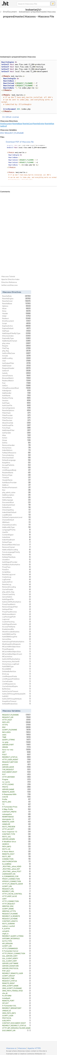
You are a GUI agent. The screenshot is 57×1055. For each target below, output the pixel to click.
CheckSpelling (16, 510)
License (15, 117)
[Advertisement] (28, 33)
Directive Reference (9, 282)
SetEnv (16, 385)
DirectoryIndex (16, 336)
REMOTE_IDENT (16, 983)
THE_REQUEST (16, 769)
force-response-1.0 (16, 831)
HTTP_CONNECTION (16, 901)
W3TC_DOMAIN (16, 923)
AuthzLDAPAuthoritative (16, 602)
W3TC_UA (16, 849)
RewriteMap (16, 554)
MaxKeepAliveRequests (16, 644)
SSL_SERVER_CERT (16, 956)
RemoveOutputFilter (16, 607)
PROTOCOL (16, 1018)
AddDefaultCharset (16, 341)
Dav (16, 490)
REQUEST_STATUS (16, 981)
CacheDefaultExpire (16, 686)
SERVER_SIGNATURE (16, 966)
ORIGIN (16, 747)
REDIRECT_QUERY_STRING (16, 936)
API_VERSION (16, 943)
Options (16, 306)
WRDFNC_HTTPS (16, 911)
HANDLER (16, 824)
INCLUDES (16, 732)
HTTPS (16, 725)
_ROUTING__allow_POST (16, 871)
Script (16, 323)
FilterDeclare (16, 420)
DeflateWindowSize (16, 704)
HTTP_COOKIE (16, 784)
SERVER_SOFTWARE (16, 963)
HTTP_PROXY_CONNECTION (16, 953)
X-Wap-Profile (16, 809)
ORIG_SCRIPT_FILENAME (16, 988)
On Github (6, 117)
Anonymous (16, 448)
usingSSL (16, 931)
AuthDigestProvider (16, 562)
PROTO (16, 787)
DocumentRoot (16, 502)
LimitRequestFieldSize (16, 679)
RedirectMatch (16, 380)
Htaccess (22, 1048)
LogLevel (16, 619)
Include (16, 356)
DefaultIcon (16, 507)
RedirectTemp (16, 398)
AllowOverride (16, 423)
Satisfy (16, 373)
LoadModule (16, 515)
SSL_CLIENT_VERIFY (16, 958)
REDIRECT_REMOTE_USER (16, 973)
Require (16, 346)
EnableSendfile (16, 629)
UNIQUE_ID (16, 1010)
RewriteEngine (38, 124)
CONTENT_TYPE (16, 834)
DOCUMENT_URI (15, 1030)
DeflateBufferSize (16, 671)
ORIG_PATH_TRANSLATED (16, 991)
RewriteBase (17, 124)
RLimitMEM (16, 669)
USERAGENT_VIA (16, 874)
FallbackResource (16, 452)
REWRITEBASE (16, 817)
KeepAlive (16, 462)
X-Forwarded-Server (16, 951)
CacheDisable (16, 589)
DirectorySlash (16, 457)
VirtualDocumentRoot (16, 388)
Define (16, 443)
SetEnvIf (3, 126)
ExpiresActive (16, 326)
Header (16, 313)
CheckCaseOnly (16, 594)
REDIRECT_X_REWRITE (16, 916)
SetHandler (16, 433)
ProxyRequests (16, 649)
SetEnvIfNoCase (16, 353)
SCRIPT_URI (16, 946)
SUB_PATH (16, 1020)
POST (16, 754)
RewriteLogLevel (16, 574)
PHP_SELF (16, 971)
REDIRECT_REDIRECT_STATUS (16, 1025)
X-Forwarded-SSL (16, 1005)
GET (16, 752)
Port (16, 383)
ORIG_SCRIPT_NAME (16, 986)
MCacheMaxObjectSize (16, 651)
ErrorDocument (10, 11)
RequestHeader (16, 368)
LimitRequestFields (16, 676)
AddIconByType (16, 527)
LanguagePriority (16, 530)
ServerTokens (16, 375)
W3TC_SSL (16, 836)
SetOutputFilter (16, 363)
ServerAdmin (16, 597)
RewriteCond (28, 124)
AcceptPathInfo (16, 465)
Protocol (16, 467)
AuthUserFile (16, 405)
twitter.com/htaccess (9, 285)
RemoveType (16, 475)
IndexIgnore (16, 390)
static (16, 734)
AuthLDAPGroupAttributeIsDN (16, 694)
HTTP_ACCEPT (16, 829)
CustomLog (16, 577)
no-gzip (16, 742)
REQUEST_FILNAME (16, 913)
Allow (16, 308)
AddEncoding (16, 358)
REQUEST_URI (16, 717)
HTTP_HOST (16, 720)
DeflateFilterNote (16, 557)
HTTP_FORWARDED (16, 948)
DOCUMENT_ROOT (16, 772)
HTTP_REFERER (16, 777)
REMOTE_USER (16, 821)
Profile (16, 799)
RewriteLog (16, 584)
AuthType (16, 403)
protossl (16, 764)
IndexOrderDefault (16, 512)
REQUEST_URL (16, 889)
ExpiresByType (16, 338)
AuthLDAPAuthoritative (16, 659)
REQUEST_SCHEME (16, 918)
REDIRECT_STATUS (16, 757)
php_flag (16, 351)
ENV (2, 133)
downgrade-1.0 (16, 819)
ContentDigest (16, 535)
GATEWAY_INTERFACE (16, 938)
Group (16, 440)
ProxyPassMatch (16, 604)
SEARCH (16, 844)
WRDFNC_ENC (16, 906)
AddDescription (16, 495)
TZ (16, 804)
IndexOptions (16, 450)
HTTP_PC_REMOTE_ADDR (16, 884)
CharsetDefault (16, 520)
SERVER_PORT (16, 744)
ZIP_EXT (16, 1003)
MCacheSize (16, 656)
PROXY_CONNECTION (16, 879)
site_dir (16, 993)
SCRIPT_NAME (16, 909)
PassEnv (16, 569)
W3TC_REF (16, 856)
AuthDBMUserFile (16, 634)
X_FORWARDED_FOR (16, 876)
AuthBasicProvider (16, 482)
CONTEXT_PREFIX (16, 812)
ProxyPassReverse (16, 612)
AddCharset (16, 365)
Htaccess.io (11, 1048)
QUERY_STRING (16, 739)
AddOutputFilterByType (16, 333)
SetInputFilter (16, 609)
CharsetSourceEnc (16, 525)
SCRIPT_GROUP (16, 976)
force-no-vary (16, 749)
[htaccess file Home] (5, 3)
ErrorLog (16, 674)
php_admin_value (16, 492)
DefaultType (16, 542)
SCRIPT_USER (16, 1015)
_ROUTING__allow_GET (16, 869)
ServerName (16, 497)
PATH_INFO (16, 846)
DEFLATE (16, 722)
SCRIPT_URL (16, 886)
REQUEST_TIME (16, 978)
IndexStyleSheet (16, 505)
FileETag (16, 348)
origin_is (16, 933)
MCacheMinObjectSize (16, 646)
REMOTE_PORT (16, 1000)
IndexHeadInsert (16, 539)
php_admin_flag (16, 592)
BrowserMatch (16, 378)
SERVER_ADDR (16, 767)
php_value (16, 343)
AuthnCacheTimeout (16, 691)
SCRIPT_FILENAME (16, 730)
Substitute (16, 537)
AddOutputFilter (16, 430)
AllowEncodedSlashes (16, 631)
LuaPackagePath (16, 617)
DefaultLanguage (16, 460)
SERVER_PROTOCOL (16, 968)
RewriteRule (49, 124)
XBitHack (16, 522)
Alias (16, 435)
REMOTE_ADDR (16, 792)
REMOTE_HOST (16, 854)
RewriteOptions (16, 410)
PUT (16, 774)
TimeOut (16, 477)
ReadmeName (16, 472)
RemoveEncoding (16, 587)
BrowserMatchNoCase (16, 544)
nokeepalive (16, 814)
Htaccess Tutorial (8, 276)
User (16, 360)
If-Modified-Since (16, 841)
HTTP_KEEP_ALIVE (16, 896)
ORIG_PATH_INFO (16, 1013)
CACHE (16, 797)
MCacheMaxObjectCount (16, 654)
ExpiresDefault (16, 328)
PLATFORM (16, 996)
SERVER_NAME (16, 789)
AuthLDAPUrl (16, 582)
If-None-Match (16, 851)
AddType (16, 331)
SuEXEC (16, 696)
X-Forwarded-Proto (16, 807)
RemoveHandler (16, 445)
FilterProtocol (16, 418)
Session (16, 400)
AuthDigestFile (16, 599)
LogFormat (16, 579)
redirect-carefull (16, 926)
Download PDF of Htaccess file (20, 142)
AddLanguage (16, 500)
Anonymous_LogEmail (16, 664)
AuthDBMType (16, 666)
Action (16, 438)
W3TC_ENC (16, 802)
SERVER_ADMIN (16, 839)
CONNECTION (16, 859)
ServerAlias (16, 639)
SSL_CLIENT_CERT (16, 961)
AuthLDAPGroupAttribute (16, 699)
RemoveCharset (16, 547)
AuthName (16, 395)
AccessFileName (16, 626)
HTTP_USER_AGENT (16, 759)
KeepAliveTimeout (16, 701)
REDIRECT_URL (16, 891)
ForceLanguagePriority (16, 552)
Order (16, 316)
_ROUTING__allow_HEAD (16, 866)
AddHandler (16, 393)
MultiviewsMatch (16, 614)
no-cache (16, 782)
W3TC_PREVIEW (16, 826)
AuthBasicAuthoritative (16, 564)
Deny (16, 311)
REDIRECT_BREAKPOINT (16, 1008)
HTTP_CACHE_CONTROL (16, 894)
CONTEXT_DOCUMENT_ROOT (16, 1023)
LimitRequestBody (16, 470)
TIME (16, 737)
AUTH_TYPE (16, 941)
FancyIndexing (16, 455)
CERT (16, 899)
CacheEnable (16, 681)
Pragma (16, 779)
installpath (16, 998)
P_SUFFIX (16, 928)
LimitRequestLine (16, 684)
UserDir (16, 532)
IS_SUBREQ (16, 864)
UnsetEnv (16, 559)
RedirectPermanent (16, 487)
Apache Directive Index (10, 279)
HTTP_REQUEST (16, 904)
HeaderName (16, 480)
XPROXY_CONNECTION (16, 881)
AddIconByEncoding (16, 549)
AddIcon (16, 485)
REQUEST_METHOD (16, 762)
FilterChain (16, 413)
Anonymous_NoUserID (16, 661)
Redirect (16, 318)
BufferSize (16, 689)
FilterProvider (16, 415)
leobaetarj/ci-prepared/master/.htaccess (37, 11)
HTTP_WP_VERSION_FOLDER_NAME (16, 1028)
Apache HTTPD (34, 1048)
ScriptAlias (16, 572)
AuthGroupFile (16, 425)
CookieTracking (16, 622)
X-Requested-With (16, 794)
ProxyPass (16, 567)
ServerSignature (16, 408)
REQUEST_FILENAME (14, 133)
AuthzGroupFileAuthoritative (16, 641)
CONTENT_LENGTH (16, 921)
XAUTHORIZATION (16, 861)
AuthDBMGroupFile (16, 636)
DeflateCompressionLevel (16, 517)
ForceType (16, 428)
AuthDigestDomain (16, 624)
